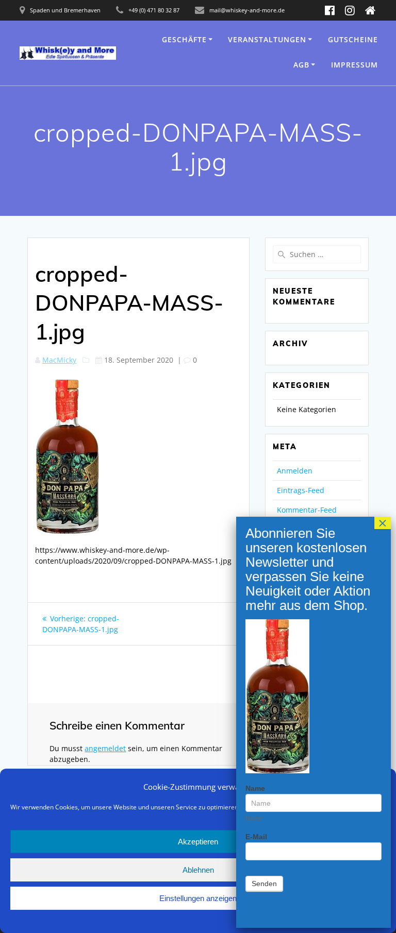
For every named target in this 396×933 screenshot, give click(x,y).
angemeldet (105, 748)
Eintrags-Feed (300, 490)
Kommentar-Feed (307, 510)
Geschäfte (184, 39)
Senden (264, 883)
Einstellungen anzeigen (198, 898)
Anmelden (294, 471)
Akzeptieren (198, 841)
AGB (301, 65)
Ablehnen (198, 870)
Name (255, 788)
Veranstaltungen (267, 39)
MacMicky (59, 360)
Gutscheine (353, 39)
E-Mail (256, 837)
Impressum (354, 65)
